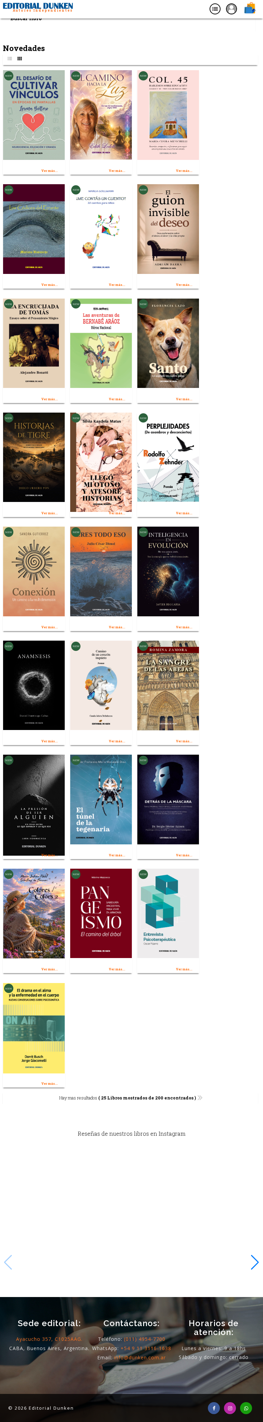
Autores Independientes (43, 10)
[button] (255, 1262)
